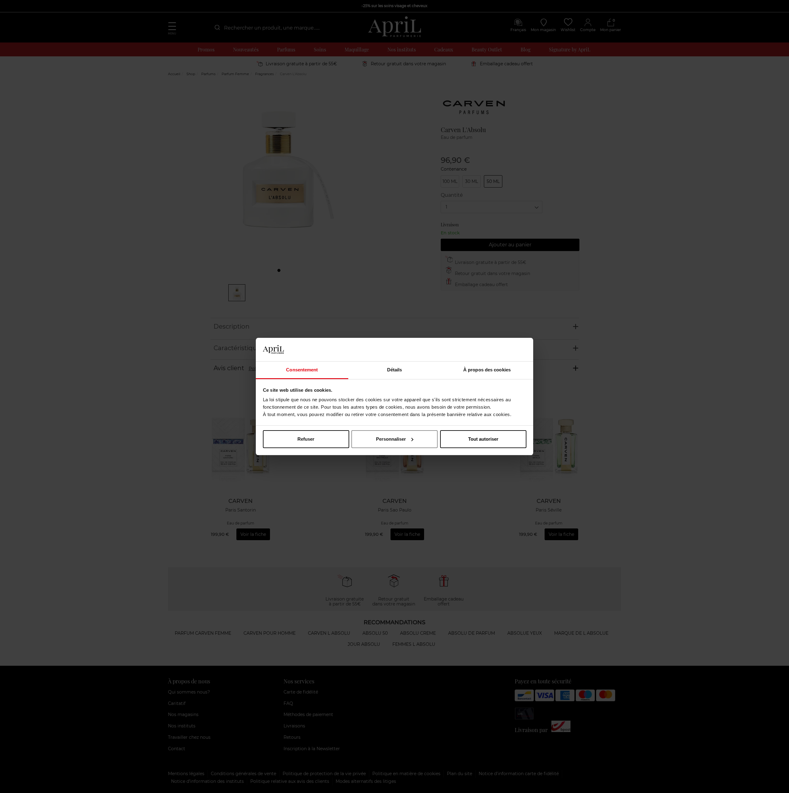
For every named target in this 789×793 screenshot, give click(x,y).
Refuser (305, 439)
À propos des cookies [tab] (487, 369)
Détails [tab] (394, 369)
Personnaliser (391, 439)
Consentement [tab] (302, 369)
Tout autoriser (483, 439)
